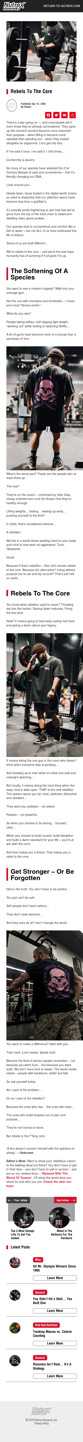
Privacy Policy (41, 1423)
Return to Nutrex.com (62, 6)
